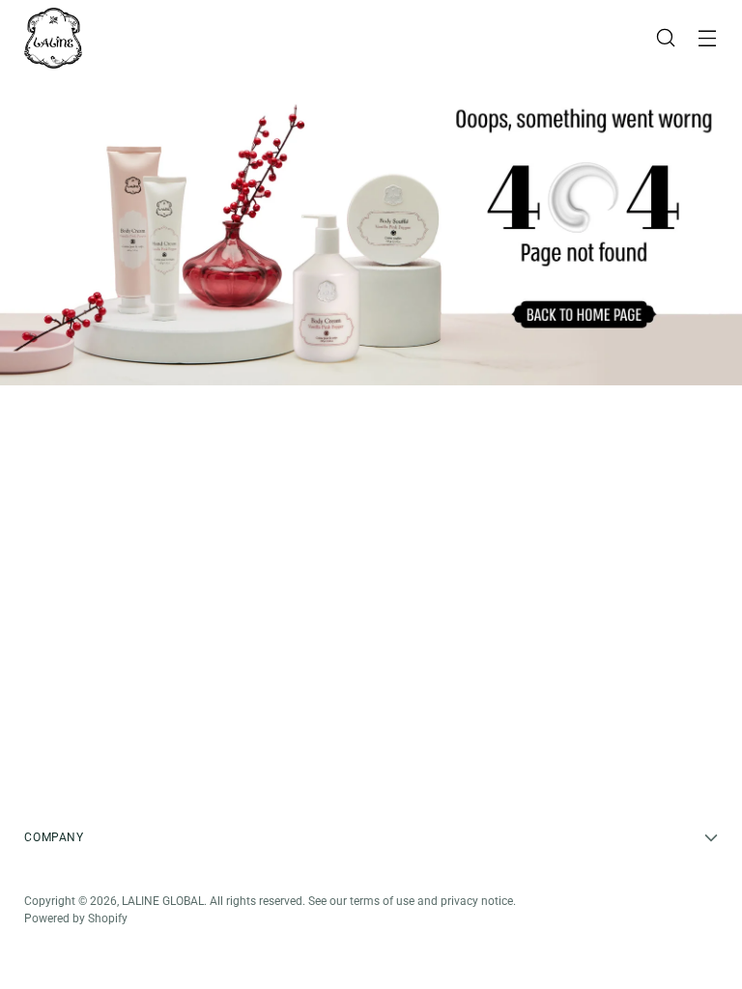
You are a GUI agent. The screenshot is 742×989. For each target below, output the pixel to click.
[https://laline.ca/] (371, 230)
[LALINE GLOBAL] (53, 38)
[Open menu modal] (708, 38)
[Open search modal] (666, 38)
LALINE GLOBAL (163, 901)
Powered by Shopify (76, 918)
